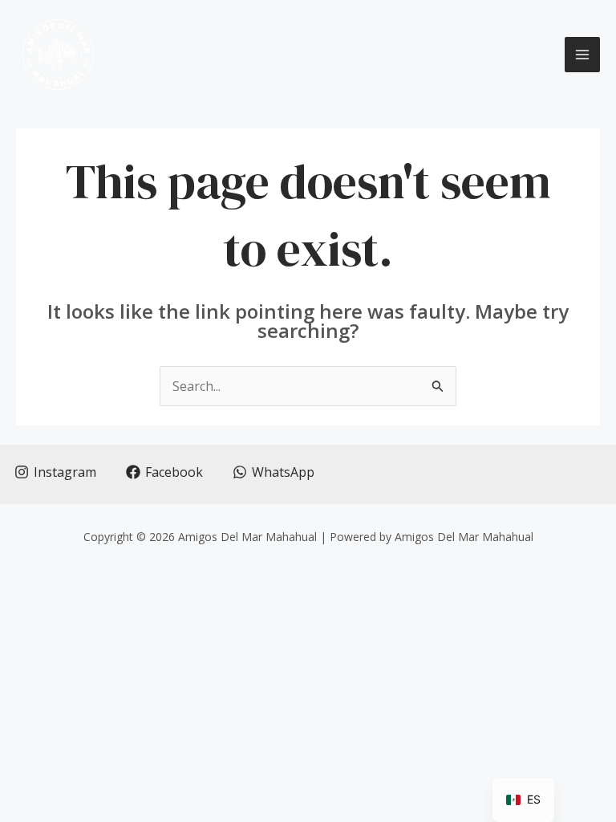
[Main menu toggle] (582, 54)
